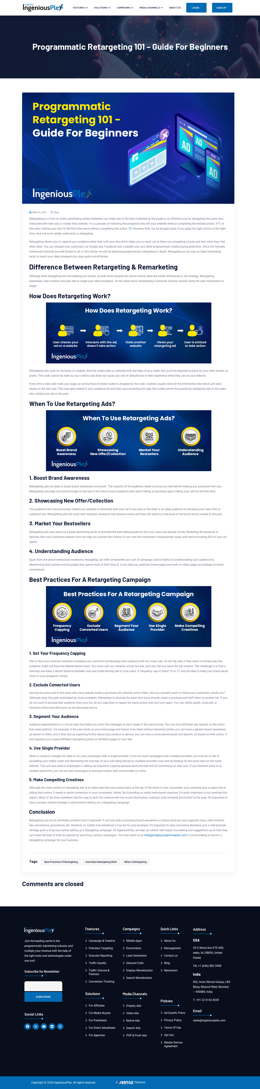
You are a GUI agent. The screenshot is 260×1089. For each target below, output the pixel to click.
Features (79, 7)
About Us (175, 7)
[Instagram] (60, 1026)
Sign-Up (221, 8)
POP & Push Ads (136, 1035)
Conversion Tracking (101, 981)
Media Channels (150, 7)
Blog (56, 212)
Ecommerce (133, 948)
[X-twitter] (36, 1026)
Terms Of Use (172, 1027)
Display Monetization (139, 970)
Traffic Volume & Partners (99, 972)
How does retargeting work (101, 861)
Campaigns (123, 7)
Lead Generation (136, 955)
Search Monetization (139, 978)
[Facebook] (27, 1026)
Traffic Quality (97, 963)
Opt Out (169, 1035)
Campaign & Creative (102, 940)
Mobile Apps (134, 940)
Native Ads (133, 1020)
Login (195, 8)
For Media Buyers (100, 1013)
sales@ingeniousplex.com (209, 1020)
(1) (130, 228)
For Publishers (98, 1020)
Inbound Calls (134, 963)
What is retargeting (135, 861)
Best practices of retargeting (61, 861)
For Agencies (97, 1035)
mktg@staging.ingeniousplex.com (165, 835)
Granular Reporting (100, 955)
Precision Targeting (101, 948)
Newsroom (171, 970)
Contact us (171, 955)
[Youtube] (44, 1026)
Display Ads (133, 1005)
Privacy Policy (173, 1020)
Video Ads (132, 1013)
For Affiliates (97, 1005)
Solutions (101, 7)
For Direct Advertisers (102, 1027)
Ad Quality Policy (174, 1012)
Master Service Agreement (173, 1044)
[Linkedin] (52, 1026)
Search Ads (133, 1028)
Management (172, 948)
